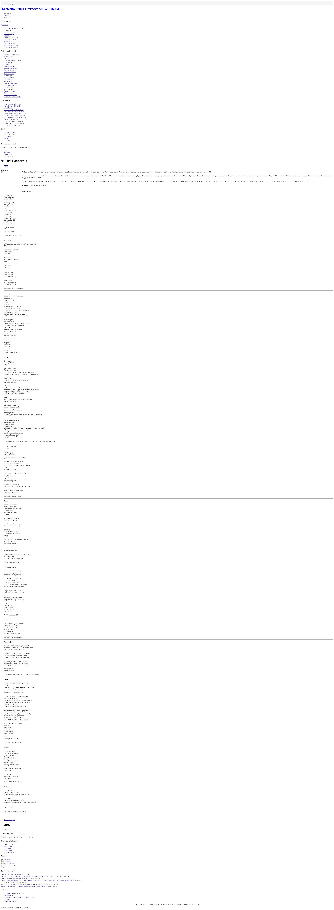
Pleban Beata (8, 81)
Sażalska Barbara (9, 66)
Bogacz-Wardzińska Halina (12, 60)
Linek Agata (7, 140)
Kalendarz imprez (9, 32)
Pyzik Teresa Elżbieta (10, 83)
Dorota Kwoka (8, 136)
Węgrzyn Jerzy (8, 58)
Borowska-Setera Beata (11, 55)
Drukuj (6, 165)
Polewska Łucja (9, 85)
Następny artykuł (9, 820)
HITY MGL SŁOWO (10, 43)
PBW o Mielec (8, 850)
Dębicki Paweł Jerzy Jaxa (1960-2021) (15, 117)
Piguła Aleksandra (9, 91)
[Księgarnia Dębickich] (8, 863)
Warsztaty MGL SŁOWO (11, 45)
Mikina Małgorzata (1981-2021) (14, 123)
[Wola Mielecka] (6, 861)
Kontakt (6, 17)
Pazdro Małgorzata (10, 72)
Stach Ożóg (7, 138)
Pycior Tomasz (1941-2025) (12, 104)
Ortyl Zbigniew (8, 80)
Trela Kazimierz (9, 78)
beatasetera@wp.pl (10, 4)
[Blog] (3, 867)
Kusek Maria (8, 108)
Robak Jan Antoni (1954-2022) (13, 121)
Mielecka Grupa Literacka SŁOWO (14, 28)
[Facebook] (4, 25)
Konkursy (7, 41)
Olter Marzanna (9, 89)
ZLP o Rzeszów (9, 852)
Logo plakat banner (10, 40)
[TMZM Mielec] (6, 859)
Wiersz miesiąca (9, 16)
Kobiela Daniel (8, 57)
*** (196, 904)
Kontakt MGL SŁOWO (11, 47)
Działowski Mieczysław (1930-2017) (15, 114)
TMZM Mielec (8, 846)
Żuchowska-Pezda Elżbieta (12, 97)
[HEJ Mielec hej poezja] (8, 865)
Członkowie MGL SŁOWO (12, 38)
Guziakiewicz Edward (10, 68)
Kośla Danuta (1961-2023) (12, 106)
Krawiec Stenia (8, 64)
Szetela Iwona (8, 93)
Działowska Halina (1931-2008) (13, 110)
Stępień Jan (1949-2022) (11, 119)
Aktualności (7, 14)
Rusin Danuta (8, 87)
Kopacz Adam (8, 62)
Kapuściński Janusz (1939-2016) (14, 112)
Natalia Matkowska (10, 133)
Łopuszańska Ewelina (10, 95)
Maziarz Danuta (9, 76)
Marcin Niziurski (9, 134)
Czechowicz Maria (10, 70)
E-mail (6, 167)
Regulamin (7, 36)
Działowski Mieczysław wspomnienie (15, 116)
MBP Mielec (8, 848)
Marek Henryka (9, 74)
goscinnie (7, 153)
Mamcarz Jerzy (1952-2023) (12, 125)
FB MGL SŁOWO (9, 845)
